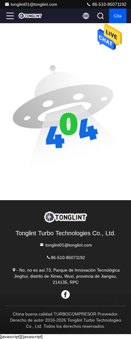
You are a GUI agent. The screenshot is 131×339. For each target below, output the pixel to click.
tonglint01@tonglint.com (34, 4)
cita (118, 15)
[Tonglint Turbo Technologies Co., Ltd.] (30, 16)
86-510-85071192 (108, 4)
